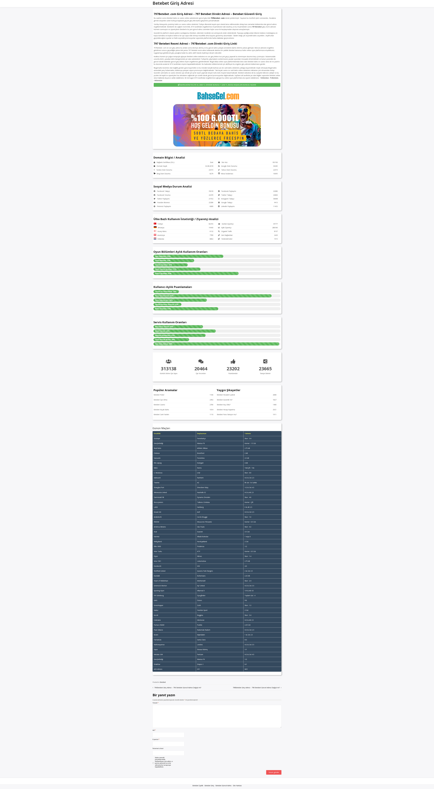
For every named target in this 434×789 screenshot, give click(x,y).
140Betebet (158, 80)
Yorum (155, 703)
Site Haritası (237, 785)
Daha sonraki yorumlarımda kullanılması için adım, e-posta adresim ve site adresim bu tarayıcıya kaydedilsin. (164, 762)
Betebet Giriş (209, 785)
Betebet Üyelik (197, 785)
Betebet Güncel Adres (223, 785)
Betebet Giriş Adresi (173, 3)
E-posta (156, 739)
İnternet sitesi (158, 748)
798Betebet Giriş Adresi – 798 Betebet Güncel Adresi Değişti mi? (256, 688)
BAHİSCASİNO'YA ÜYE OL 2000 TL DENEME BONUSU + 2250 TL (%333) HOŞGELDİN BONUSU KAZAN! (218, 85)
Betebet (163, 682)
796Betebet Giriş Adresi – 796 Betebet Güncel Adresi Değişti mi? (177, 688)
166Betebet (264, 78)
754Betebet (274, 78)
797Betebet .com (218, 18)
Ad (154, 730)
